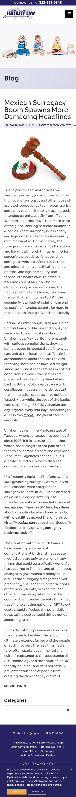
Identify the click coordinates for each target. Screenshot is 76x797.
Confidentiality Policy (24, 746)
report (29, 415)
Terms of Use (29, 751)
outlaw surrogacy (31, 523)
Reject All (37, 791)
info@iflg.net (32, 733)
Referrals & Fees (51, 746)
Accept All (17, 791)
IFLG (31, 125)
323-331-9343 (50, 3)
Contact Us (23, 2)
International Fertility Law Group (42, 742)
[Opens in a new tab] (24, 764)
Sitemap (46, 751)
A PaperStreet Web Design (38, 755)
